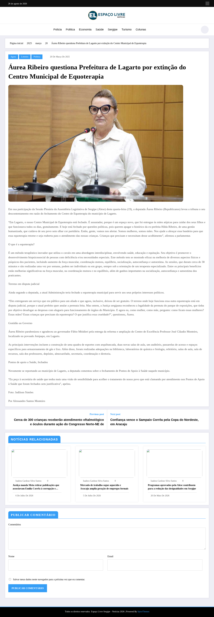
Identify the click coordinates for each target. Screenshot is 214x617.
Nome (11, 556)
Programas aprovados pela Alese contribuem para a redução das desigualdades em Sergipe (172, 487)
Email (110, 556)
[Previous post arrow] (9, 419)
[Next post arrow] (204, 419)
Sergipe (112, 29)
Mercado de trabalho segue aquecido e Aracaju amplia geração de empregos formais (104, 487)
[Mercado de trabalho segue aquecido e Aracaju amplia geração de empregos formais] (107, 463)
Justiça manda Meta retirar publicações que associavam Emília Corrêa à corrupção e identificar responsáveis (36, 487)
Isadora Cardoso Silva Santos (28, 481)
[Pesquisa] (194, 30)
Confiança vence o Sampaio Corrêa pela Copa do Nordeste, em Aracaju (154, 422)
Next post (115, 414)
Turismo (127, 29)
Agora (13, 57)
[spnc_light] (205, 30)
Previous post (97, 414)
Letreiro (24, 57)
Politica (70, 29)
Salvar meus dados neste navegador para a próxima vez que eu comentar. (49, 579)
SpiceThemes (143, 611)
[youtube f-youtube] (207, 3)
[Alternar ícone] (7, 30)
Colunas (141, 29)
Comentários (14, 524)
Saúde (100, 29)
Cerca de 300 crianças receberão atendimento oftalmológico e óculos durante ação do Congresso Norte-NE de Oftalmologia (59, 422)
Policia (57, 29)
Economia (85, 29)
